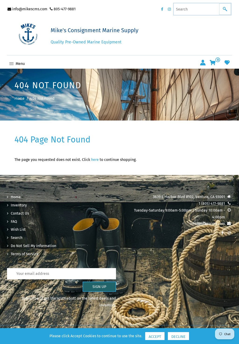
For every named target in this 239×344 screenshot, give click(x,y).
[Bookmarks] (227, 62)
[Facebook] (161, 9)
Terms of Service (25, 254)
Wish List (18, 229)
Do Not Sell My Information (33, 246)
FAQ (14, 221)
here (95, 159)
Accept (155, 336)
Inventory (19, 205)
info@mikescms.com (29, 9)
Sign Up (99, 286)
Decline (178, 336)
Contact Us (20, 213)
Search (16, 237)
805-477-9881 (64, 9)
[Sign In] (202, 62)
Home (19, 98)
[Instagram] (169, 9)
